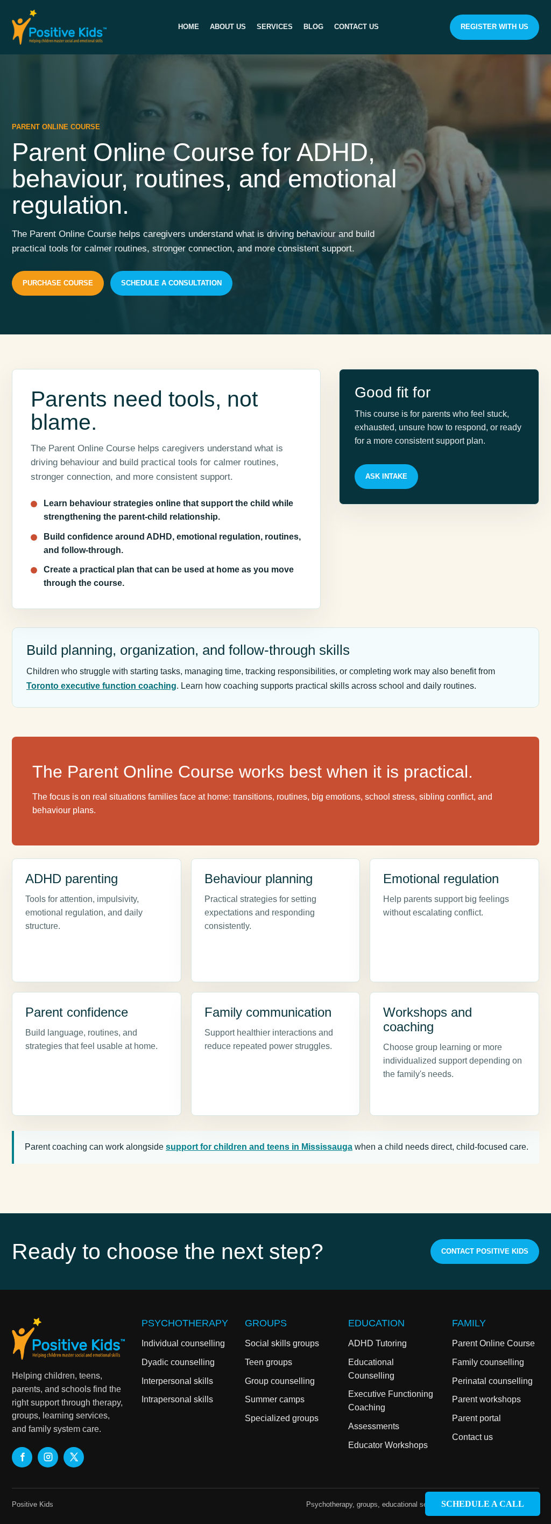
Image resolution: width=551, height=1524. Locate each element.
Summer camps (275, 1399)
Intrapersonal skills (177, 1399)
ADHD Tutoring (377, 1343)
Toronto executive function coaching (101, 685)
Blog (313, 27)
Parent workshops (486, 1399)
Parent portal (476, 1418)
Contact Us (356, 27)
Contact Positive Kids (484, 1251)
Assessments (373, 1426)
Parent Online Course (493, 1343)
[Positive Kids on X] (73, 1457)
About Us (228, 27)
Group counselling (280, 1381)
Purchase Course (58, 283)
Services (275, 27)
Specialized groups (282, 1418)
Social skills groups (282, 1343)
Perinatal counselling (492, 1381)
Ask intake (386, 476)
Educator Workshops (388, 1445)
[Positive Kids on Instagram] (48, 1457)
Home (188, 27)
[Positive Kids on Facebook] (22, 1457)
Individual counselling (183, 1343)
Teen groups (268, 1362)
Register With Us (494, 27)
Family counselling (488, 1362)
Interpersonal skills (177, 1381)
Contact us (472, 1437)
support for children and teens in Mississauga (259, 1146)
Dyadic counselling (178, 1362)
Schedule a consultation (171, 283)
